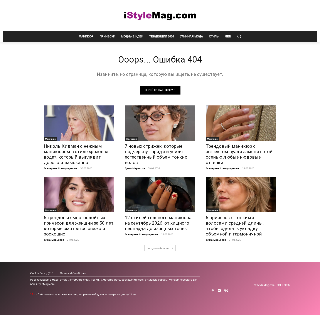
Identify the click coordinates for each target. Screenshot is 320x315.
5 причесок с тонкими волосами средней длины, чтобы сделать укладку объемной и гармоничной (235, 226)
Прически (131, 138)
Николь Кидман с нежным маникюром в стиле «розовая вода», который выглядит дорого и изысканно (76, 154)
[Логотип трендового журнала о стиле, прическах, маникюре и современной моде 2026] (160, 15)
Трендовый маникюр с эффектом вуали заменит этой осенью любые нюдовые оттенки (239, 154)
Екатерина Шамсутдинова (60, 168)
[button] (239, 36)
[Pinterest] (212, 290)
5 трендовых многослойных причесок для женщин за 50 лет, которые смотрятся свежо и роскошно (79, 226)
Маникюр (50, 138)
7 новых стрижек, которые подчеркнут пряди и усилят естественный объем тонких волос (156, 154)
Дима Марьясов (135, 168)
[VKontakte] (226, 290)
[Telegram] (219, 290)
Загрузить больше (158, 248)
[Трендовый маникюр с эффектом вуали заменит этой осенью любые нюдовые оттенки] (241, 123)
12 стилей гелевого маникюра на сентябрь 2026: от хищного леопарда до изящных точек (158, 223)
